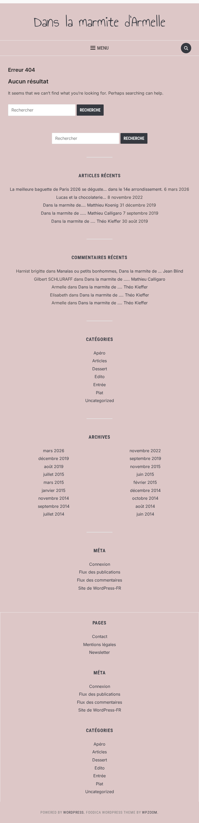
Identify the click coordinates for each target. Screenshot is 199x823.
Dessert (99, 368)
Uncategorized (99, 400)
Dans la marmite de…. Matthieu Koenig (80, 205)
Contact (99, 636)
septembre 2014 (53, 506)
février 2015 (145, 482)
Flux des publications (99, 572)
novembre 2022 (145, 450)
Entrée (99, 384)
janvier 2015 (54, 490)
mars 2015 (54, 482)
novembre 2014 (53, 498)
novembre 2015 (145, 466)
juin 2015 (145, 474)
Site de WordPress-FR (99, 588)
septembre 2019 (145, 458)
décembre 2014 (145, 490)
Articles (99, 360)
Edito (100, 376)
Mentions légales (99, 644)
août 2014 (145, 506)
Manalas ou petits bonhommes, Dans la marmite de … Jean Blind (120, 271)
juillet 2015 (53, 474)
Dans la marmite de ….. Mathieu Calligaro (81, 213)
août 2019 (53, 466)
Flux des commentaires (99, 580)
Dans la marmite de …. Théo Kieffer (86, 221)
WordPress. (74, 812)
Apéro (99, 352)
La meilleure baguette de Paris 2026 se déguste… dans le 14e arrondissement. (86, 189)
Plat (99, 392)
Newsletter (99, 652)
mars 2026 (53, 450)
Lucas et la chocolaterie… (81, 197)
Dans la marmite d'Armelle (100, 22)
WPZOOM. (150, 812)
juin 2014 (145, 514)
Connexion (99, 564)
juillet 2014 (53, 514)
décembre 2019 (53, 458)
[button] (99, 48)
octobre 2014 (145, 498)
